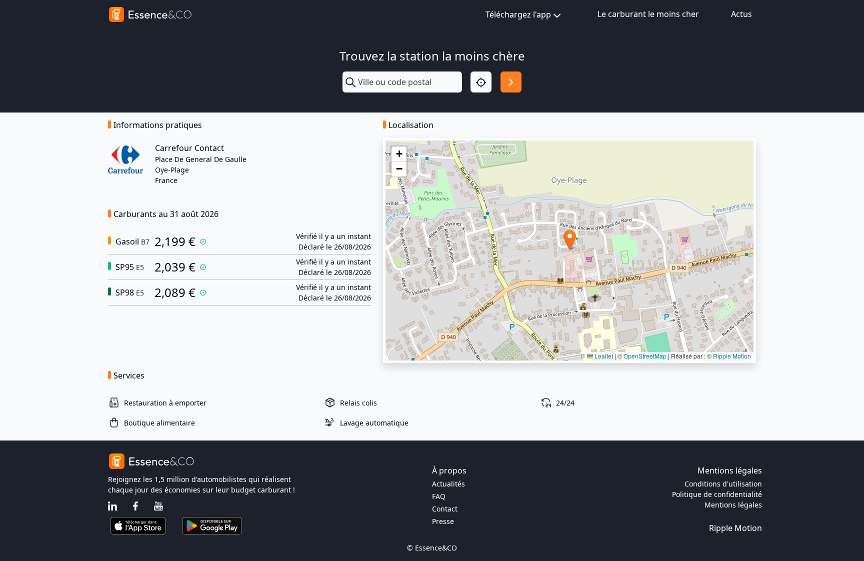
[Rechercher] (511, 82)
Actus (741, 14)
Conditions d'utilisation (723, 483)
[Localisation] (481, 82)
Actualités (448, 483)
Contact (445, 509)
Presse (443, 521)
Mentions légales (733, 505)
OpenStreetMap (645, 356)
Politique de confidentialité (717, 494)
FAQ (439, 496)
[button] (570, 240)
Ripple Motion (732, 356)
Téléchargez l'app (518, 14)
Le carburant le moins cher (648, 14)
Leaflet (603, 356)
